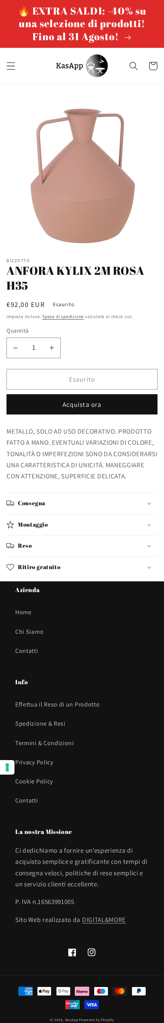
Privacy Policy (34, 762)
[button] (11, 66)
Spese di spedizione (63, 316)
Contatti (26, 651)
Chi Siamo (29, 632)
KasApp (71, 1019)
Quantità (17, 330)
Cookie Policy (34, 781)
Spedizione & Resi (40, 724)
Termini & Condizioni (44, 743)
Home (23, 612)
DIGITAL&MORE (104, 919)
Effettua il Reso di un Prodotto (57, 704)
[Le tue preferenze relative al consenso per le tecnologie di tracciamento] (7, 767)
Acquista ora (82, 404)
